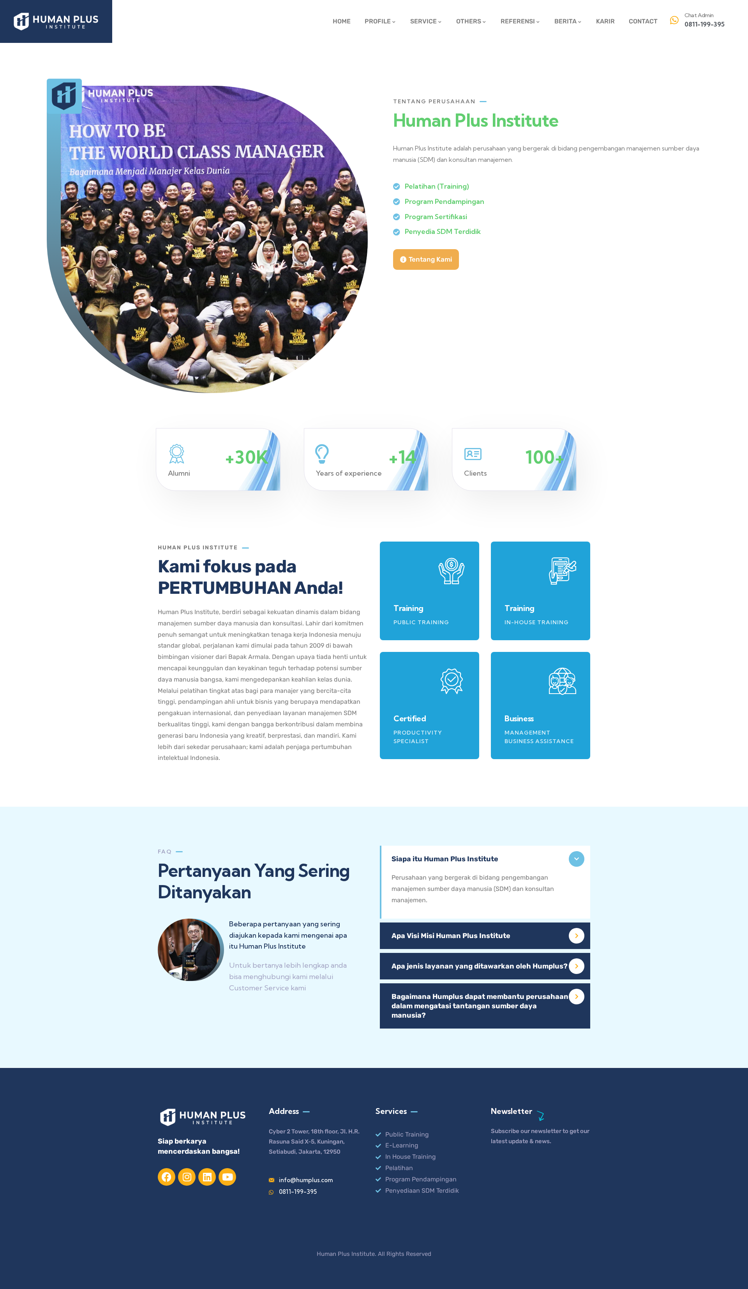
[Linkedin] (207, 1177)
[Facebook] (166, 1177)
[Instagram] (187, 1177)
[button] (485, 859)
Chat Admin (699, 15)
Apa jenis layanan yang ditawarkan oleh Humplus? (480, 966)
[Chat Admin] (674, 20)
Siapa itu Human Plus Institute (445, 859)
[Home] (56, 21)
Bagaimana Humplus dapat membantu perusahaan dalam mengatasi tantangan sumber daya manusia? (480, 1006)
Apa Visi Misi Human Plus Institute (451, 935)
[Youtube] (227, 1177)
